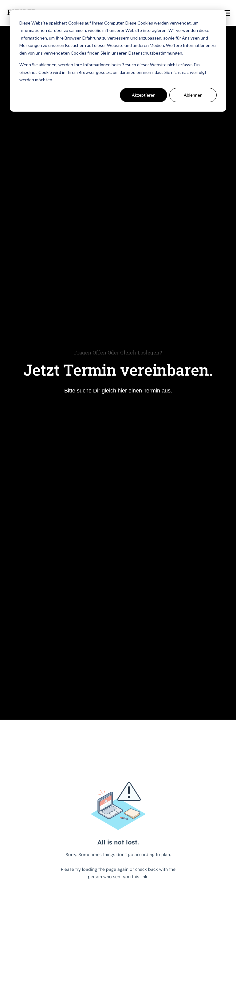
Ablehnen (193, 95)
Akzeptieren (143, 95)
